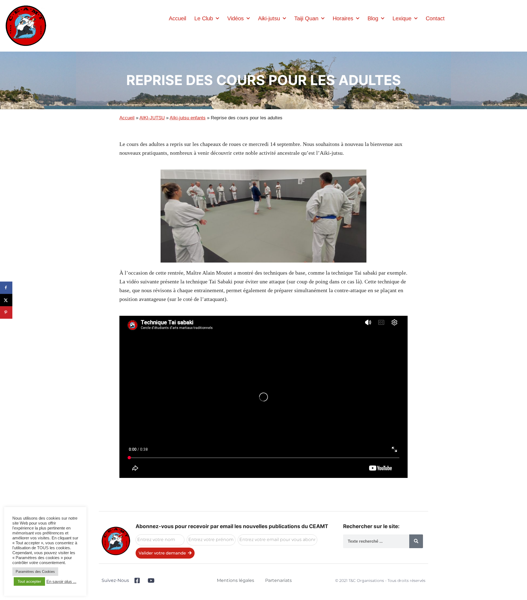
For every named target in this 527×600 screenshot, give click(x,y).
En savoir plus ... (61, 581)
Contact (435, 18)
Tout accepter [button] (29, 581)
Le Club (203, 18)
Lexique (402, 18)
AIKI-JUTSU (152, 117)
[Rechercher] (416, 541)
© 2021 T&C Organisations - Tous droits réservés (380, 580)
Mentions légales (235, 580)
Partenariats (278, 580)
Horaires (343, 18)
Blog (373, 18)
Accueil (177, 18)
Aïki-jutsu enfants (188, 117)
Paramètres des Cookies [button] (35, 572)
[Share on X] (6, 300)
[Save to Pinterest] (6, 312)
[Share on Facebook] (6, 287)
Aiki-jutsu (269, 18)
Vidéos (235, 18)
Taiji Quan (306, 18)
